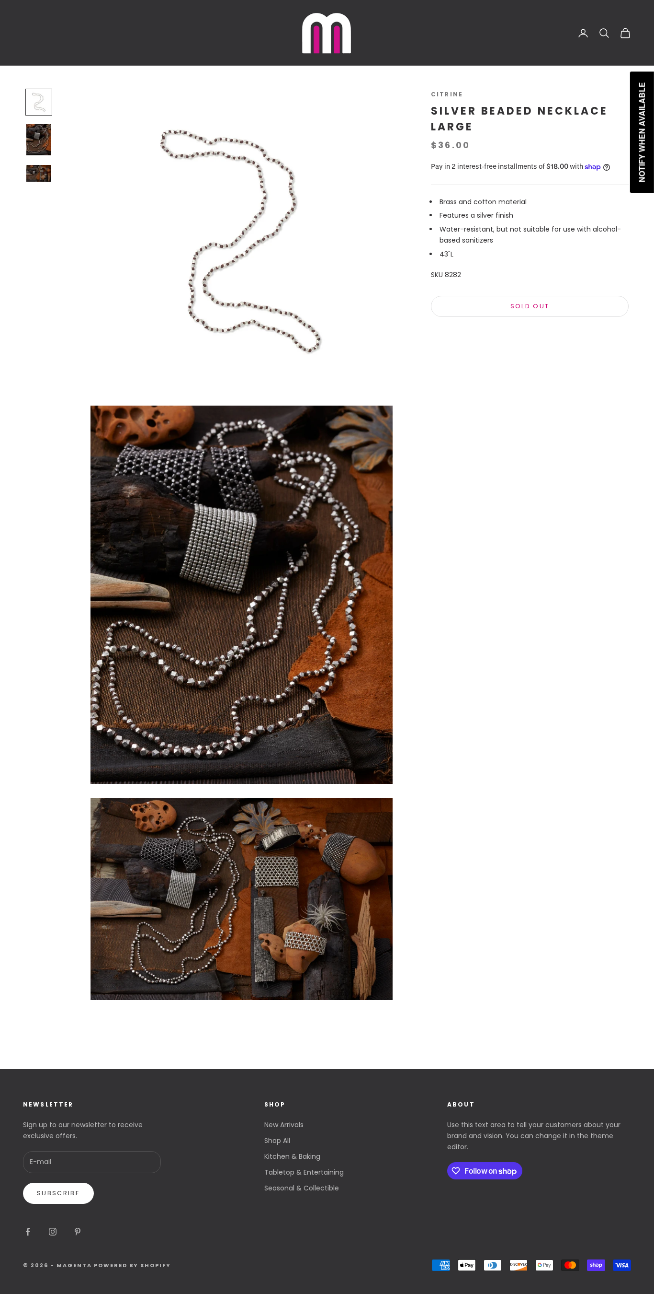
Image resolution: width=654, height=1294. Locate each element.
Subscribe (58, 1193)
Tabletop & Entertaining (304, 1172)
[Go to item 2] (38, 139)
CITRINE (447, 94)
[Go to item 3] (38, 173)
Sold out (530, 306)
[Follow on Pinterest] (77, 1231)
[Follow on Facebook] (28, 1231)
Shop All (277, 1140)
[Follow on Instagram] (52, 1231)
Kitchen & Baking (292, 1156)
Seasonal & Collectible (301, 1188)
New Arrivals (284, 1125)
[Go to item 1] (38, 102)
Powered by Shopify (132, 1265)
